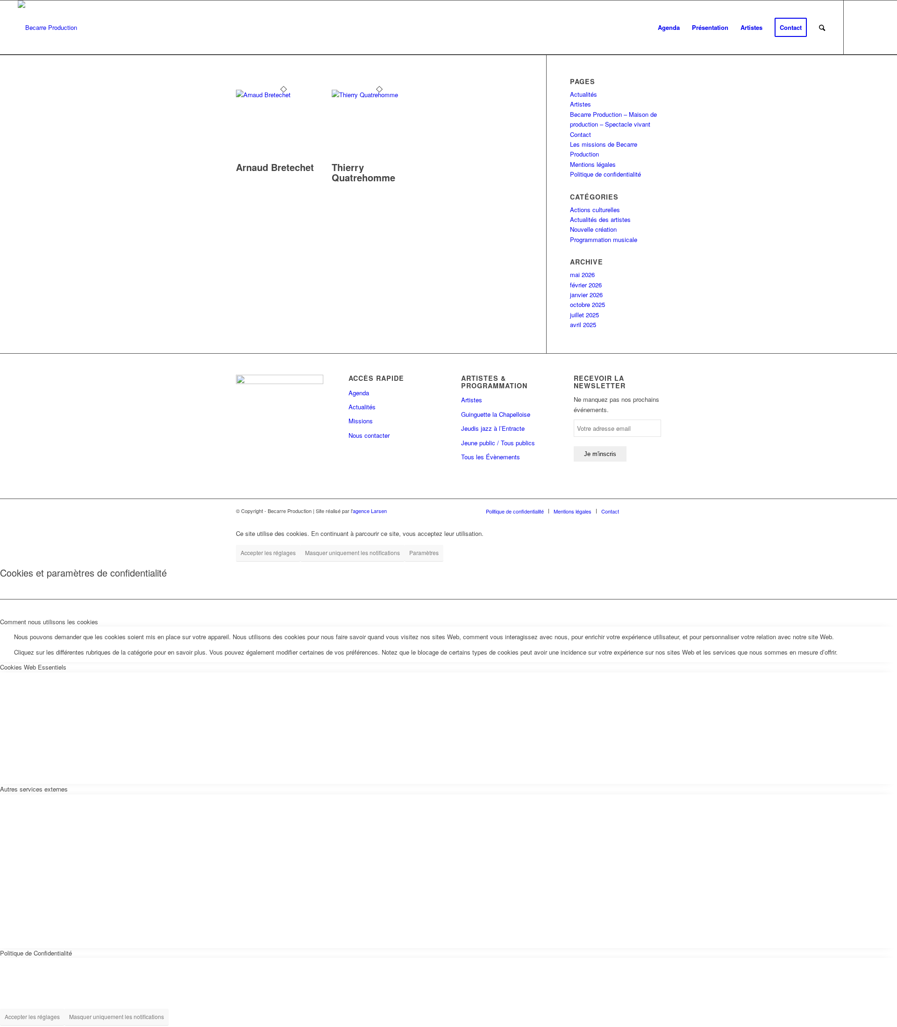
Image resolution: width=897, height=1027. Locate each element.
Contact (580, 134)
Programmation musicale (603, 239)
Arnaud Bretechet (275, 167)
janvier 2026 (586, 294)
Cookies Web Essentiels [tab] (33, 667)
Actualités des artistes (600, 219)
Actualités (583, 94)
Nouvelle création (593, 229)
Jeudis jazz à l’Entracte (493, 428)
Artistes (580, 104)
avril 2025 (583, 324)
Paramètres (424, 552)
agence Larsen (370, 510)
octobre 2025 (587, 304)
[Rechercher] (822, 27)
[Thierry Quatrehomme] (379, 94)
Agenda (359, 392)
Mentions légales (593, 164)
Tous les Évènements (490, 456)
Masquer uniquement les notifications (352, 552)
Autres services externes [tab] (34, 789)
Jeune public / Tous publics (498, 442)
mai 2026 (582, 274)
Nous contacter (369, 435)
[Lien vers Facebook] (858, 27)
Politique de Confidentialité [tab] (36, 953)
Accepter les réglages (268, 552)
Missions (361, 420)
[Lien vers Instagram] (872, 27)
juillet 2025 (584, 314)
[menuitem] (669, 27)
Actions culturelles (595, 209)
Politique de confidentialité (605, 174)
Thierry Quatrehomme (363, 172)
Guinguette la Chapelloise (495, 414)
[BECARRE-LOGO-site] (47, 27)
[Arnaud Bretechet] (284, 94)
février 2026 (586, 284)
